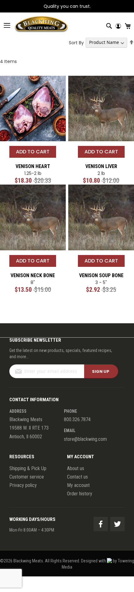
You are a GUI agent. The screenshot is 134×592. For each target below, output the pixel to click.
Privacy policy (23, 485)
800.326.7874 (77, 419)
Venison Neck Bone (33, 275)
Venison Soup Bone (101, 275)
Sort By (76, 42)
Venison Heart (33, 166)
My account (78, 485)
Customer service (26, 477)
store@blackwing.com (85, 439)
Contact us (77, 477)
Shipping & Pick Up (27, 468)
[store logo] (34, 25)
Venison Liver (101, 166)
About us (75, 468)
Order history (79, 494)
